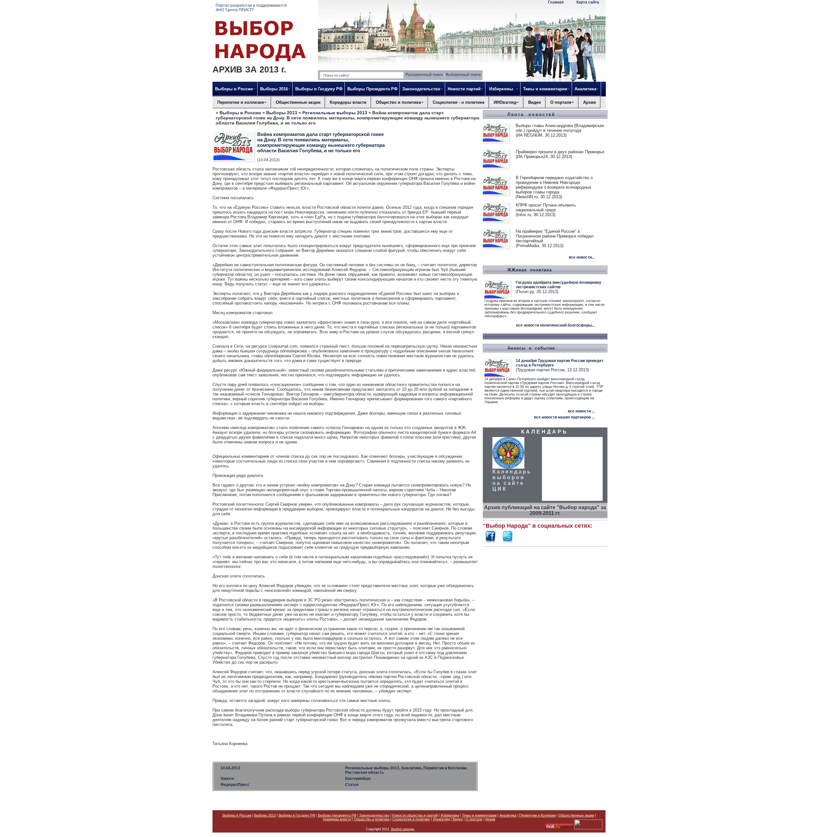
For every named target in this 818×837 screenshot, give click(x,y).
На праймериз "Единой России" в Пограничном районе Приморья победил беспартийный (555, 236)
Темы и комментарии (479, 815)
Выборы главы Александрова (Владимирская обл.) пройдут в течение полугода (560, 128)
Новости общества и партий (415, 815)
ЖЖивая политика (529, 270)
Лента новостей (531, 114)
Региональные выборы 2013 (334, 112)
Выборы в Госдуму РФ (319, 89)
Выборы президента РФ (337, 815)
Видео (534, 102)
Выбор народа (402, 829)
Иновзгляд (441, 819)
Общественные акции (298, 102)
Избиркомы (450, 815)
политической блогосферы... (567, 325)
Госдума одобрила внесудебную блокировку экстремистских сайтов (558, 284)
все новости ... (581, 411)
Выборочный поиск (463, 74)
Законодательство (374, 815)
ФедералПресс (235, 784)
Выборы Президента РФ (372, 89)
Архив (589, 102)
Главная (556, 2)
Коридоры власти (348, 102)
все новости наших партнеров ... (564, 417)
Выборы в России (240, 112)
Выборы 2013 (281, 112)
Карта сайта (587, 2)
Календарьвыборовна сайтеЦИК (512, 480)
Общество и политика (372, 819)
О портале (474, 819)
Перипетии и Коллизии (537, 815)
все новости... (582, 257)
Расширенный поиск (424, 74)
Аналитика (507, 815)
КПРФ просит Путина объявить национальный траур (546, 207)
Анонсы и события (531, 348)
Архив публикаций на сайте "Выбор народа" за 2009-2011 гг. (545, 510)
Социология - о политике (458, 102)
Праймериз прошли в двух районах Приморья (560, 151)
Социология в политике (411, 819)
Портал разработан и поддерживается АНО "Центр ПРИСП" (251, 7)
